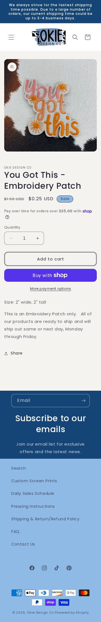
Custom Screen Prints (34, 481)
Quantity (12, 227)
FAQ (15, 531)
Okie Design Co (40, 612)
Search (18, 468)
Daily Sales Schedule (32, 493)
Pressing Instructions (33, 506)
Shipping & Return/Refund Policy (45, 519)
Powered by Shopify (72, 612)
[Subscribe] (83, 400)
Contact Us (23, 544)
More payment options (50, 288)
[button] (11, 37)
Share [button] (17, 353)
